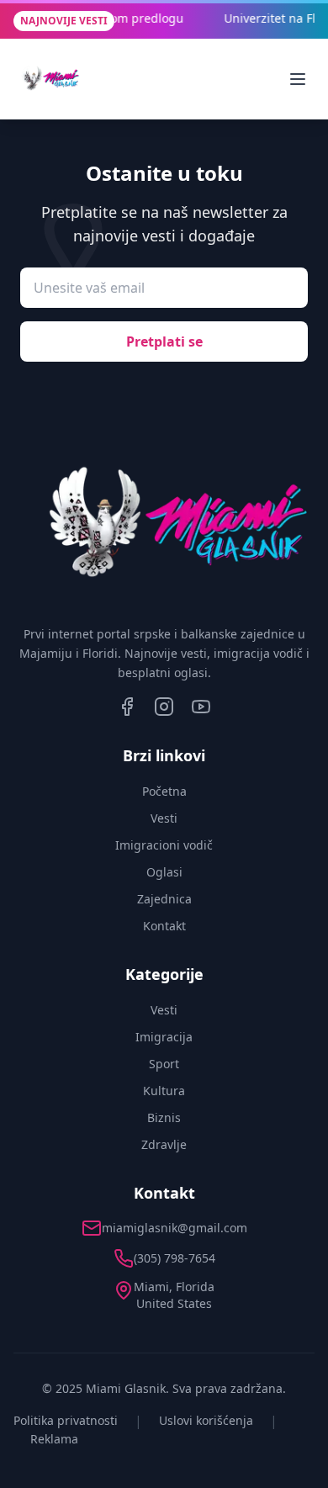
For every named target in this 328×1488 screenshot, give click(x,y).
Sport (164, 1064)
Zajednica (164, 899)
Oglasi (164, 872)
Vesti (164, 818)
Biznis (164, 1117)
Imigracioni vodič (164, 845)
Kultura (164, 1091)
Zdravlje (164, 1144)
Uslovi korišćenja (206, 1420)
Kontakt (164, 926)
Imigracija (164, 1037)
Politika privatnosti (65, 1420)
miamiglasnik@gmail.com (174, 1228)
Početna (164, 791)
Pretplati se (164, 341)
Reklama (54, 1439)
